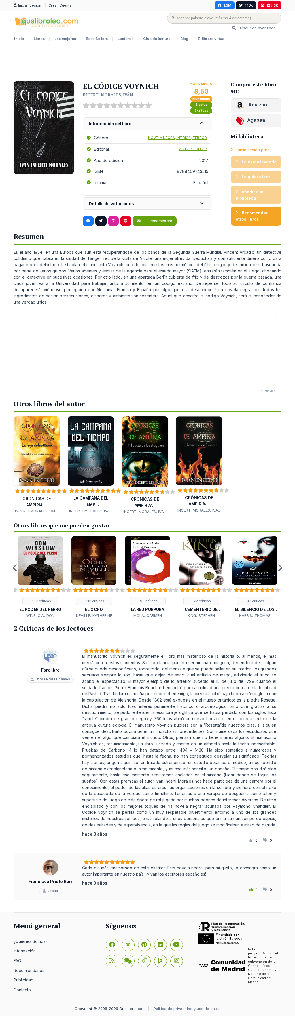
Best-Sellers (97, 39)
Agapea (256, 120)
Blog (184, 39)
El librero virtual (211, 39)
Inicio (19, 39)
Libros (39, 39)
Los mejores (65, 39)
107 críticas (41, 601)
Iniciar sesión (30, 5)
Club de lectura (157, 39)
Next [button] (280, 567)
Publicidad (23, 979)
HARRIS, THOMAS (255, 615)
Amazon (257, 105)
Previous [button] (15, 567)
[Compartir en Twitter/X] (101, 221)
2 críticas (201, 111)
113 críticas (94, 601)
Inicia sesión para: (253, 149)
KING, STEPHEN (201, 615)
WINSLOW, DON (40, 615)
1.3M (227, 5)
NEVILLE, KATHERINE (94, 615)
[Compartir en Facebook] (88, 221)
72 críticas (202, 601)
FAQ (17, 960)
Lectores (125, 39)
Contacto (22, 989)
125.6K (272, 5)
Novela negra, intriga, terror (177, 138)
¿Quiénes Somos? (31, 941)
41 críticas (255, 601)
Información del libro (110, 123)
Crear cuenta (59, 5)
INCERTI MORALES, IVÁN (108, 95)
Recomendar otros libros (252, 216)
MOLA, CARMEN (147, 615)
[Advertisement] (147, 64)
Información (25, 950)
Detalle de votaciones (111, 203)
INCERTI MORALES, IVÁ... (36, 511)
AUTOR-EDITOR (193, 149)
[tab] (147, 124)
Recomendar (160, 221)
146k (249, 5)
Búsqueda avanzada (256, 28)
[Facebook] (112, 945)
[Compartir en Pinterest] (125, 221)
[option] (40, 577)
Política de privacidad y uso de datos (187, 1008)
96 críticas (148, 601)
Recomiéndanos (29, 970)
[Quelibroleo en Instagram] (113, 221)
